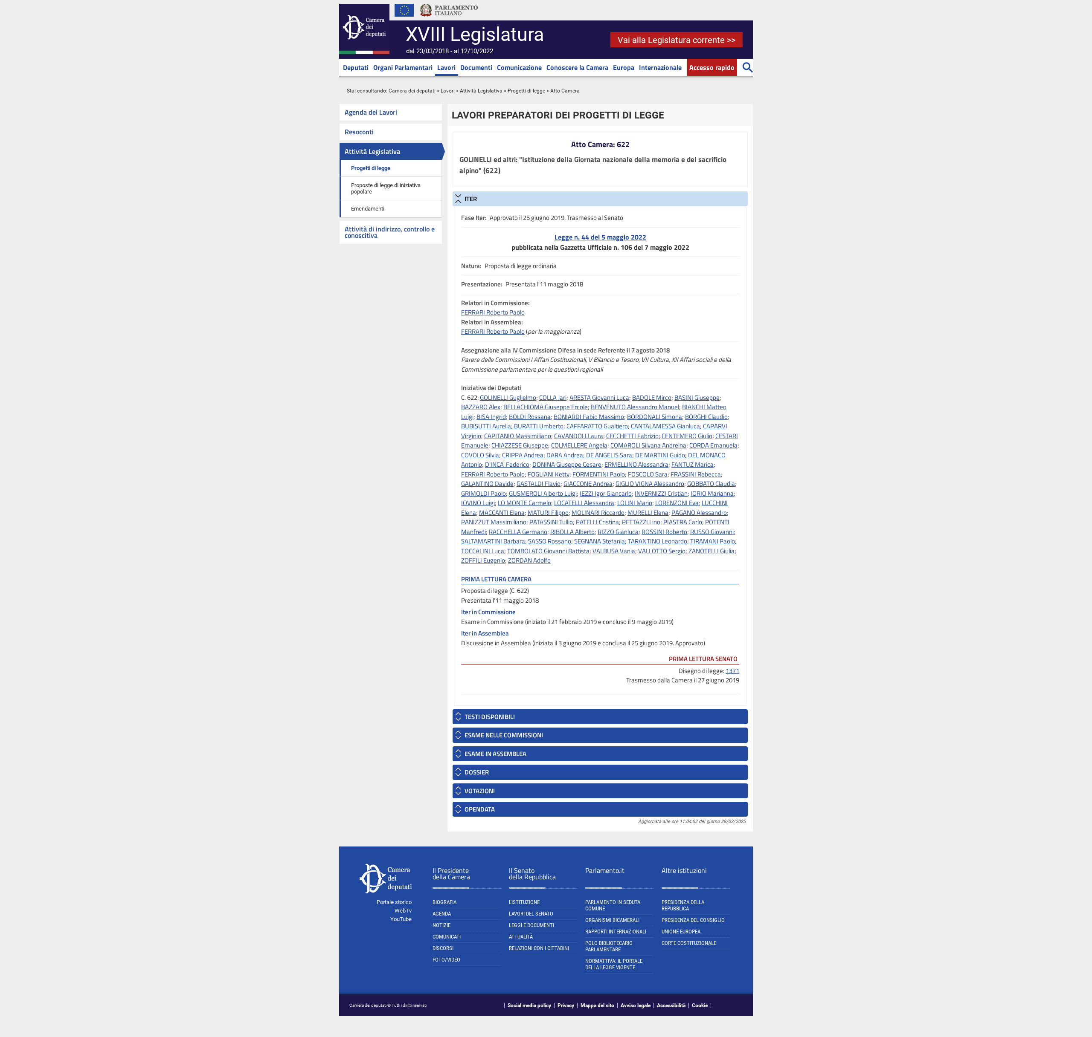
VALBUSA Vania (613, 551)
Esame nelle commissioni (504, 735)
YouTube (401, 919)
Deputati (356, 67)
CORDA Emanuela (713, 445)
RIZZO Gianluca (618, 532)
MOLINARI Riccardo (598, 512)
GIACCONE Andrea (588, 483)
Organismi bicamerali (612, 920)
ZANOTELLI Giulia (711, 551)
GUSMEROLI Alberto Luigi (543, 493)
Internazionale (660, 67)
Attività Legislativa (481, 91)
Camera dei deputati (412, 91)
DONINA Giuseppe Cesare (566, 464)
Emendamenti (367, 208)
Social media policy (529, 1005)
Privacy (566, 1005)
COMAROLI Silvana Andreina (648, 445)
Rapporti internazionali (615, 931)
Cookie (700, 1005)
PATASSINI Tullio (551, 522)
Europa (623, 67)
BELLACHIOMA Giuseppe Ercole (545, 407)
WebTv (403, 910)
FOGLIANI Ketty (548, 474)
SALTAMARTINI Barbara (493, 541)
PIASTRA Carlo (682, 522)
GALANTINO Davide (487, 483)
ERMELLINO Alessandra (636, 464)
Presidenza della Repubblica (683, 905)
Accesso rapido (712, 67)
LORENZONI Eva (677, 503)
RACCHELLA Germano (518, 532)
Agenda (442, 913)
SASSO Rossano (549, 541)
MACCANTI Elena (502, 512)
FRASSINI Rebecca (696, 474)
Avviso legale (636, 1005)
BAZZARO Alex (480, 407)
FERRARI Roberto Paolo (493, 312)
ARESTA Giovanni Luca (599, 397)
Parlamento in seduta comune (612, 905)
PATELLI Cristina (597, 522)
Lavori (446, 67)
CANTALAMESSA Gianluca (665, 426)
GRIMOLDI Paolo (483, 493)
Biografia (444, 902)
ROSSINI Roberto (664, 532)
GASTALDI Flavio (539, 483)
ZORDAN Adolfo (529, 560)
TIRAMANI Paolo (712, 541)
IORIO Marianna (712, 493)
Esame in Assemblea (495, 754)
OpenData (480, 809)
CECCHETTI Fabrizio (632, 436)
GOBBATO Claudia (711, 483)
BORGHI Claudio (706, 417)
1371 (732, 671)
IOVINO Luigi (478, 503)
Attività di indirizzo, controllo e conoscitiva (390, 232)
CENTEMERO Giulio (687, 436)
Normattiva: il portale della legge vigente (613, 964)
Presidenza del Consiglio (693, 920)
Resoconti (359, 132)
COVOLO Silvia (480, 455)
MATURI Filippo (548, 512)
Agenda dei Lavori (371, 112)
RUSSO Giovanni (712, 532)
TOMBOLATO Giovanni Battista (548, 551)
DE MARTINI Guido (660, 455)
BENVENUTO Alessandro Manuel (635, 407)
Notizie (441, 925)
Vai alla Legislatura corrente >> (676, 40)
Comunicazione (519, 67)
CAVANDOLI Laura (578, 436)
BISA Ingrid (491, 417)
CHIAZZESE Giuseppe (519, 445)
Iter (471, 199)
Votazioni (480, 791)
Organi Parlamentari (403, 67)
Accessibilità (671, 1005)
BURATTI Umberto (538, 426)
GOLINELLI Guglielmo (508, 397)
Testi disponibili (490, 717)
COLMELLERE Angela (579, 445)
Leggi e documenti (531, 925)
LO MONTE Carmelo (524, 503)
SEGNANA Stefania (599, 541)
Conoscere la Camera (577, 67)
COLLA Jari (552, 397)
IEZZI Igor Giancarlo (606, 493)
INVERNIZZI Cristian (661, 493)
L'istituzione (524, 902)
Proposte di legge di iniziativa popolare (386, 188)
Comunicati (447, 936)
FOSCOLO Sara (648, 474)
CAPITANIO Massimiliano (517, 436)
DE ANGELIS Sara (609, 455)
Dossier (477, 772)
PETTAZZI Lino (641, 522)
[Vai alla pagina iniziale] (364, 52)
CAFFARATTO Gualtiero (597, 426)
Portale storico (394, 902)
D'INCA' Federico (507, 464)
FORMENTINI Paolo (598, 474)
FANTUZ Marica (692, 464)
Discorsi (443, 948)
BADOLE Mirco (651, 397)
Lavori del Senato (531, 913)
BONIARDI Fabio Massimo (589, 417)
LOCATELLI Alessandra (584, 503)
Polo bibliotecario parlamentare (609, 946)
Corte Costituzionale (689, 943)
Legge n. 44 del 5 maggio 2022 (600, 237)
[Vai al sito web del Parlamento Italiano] (449, 19)
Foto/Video (446, 959)
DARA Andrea (564, 455)
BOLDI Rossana (530, 417)
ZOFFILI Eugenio (483, 560)
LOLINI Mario (634, 503)
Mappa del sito (597, 1005)
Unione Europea (681, 931)
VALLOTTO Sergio (661, 551)
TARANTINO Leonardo (657, 541)
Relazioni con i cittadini (539, 948)
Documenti (476, 67)
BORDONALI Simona (654, 417)
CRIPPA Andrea (522, 455)
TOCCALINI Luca (482, 551)
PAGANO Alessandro (699, 512)
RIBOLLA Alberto (572, 532)
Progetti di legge (526, 91)
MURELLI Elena (647, 512)
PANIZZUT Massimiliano (493, 522)
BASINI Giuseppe (697, 397)
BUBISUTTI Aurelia (486, 426)
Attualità (521, 936)
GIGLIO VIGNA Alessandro (650, 483)
